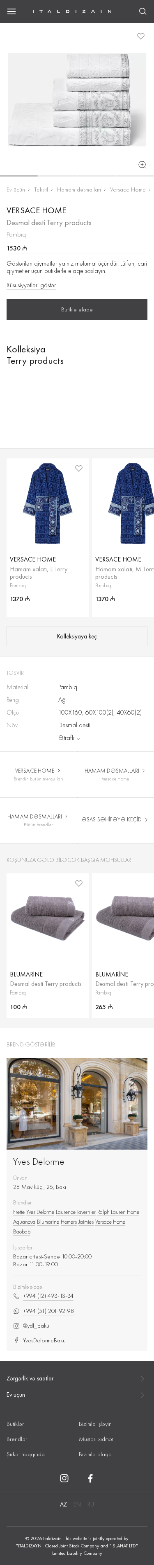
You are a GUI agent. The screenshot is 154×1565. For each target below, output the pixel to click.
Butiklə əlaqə (77, 309)
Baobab (21, 1231)
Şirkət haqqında (26, 1454)
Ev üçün (16, 189)
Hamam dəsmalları (79, 189)
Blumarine (48, 1221)
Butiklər (15, 1424)
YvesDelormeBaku (44, 1340)
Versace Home (128, 189)
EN (77, 1504)
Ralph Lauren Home (118, 1211)
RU (90, 1504)
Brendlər (17, 1439)
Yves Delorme (38, 1161)
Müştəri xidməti (97, 1439)
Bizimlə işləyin (95, 1424)
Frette (19, 1211)
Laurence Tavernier (76, 1211)
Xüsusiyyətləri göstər (31, 285)
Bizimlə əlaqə (95, 1454)
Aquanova (24, 1221)
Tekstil (41, 189)
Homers (69, 1221)
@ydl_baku (36, 1326)
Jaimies (86, 1221)
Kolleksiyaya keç (77, 636)
